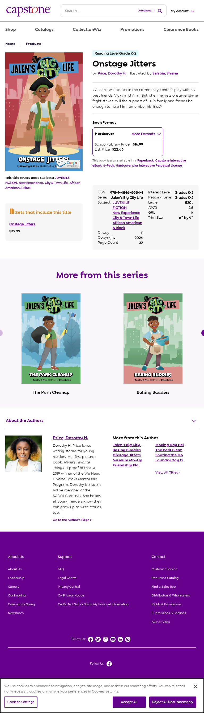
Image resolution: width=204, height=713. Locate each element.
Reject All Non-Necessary (172, 702)
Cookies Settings (20, 702)
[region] (102, 695)
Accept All (129, 702)
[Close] (195, 687)
